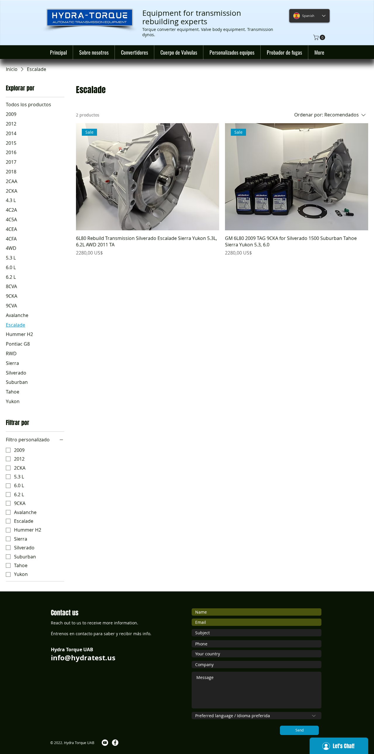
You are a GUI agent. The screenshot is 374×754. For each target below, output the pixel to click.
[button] (319, 37)
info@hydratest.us (83, 658)
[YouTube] (105, 742)
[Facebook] (115, 742)
